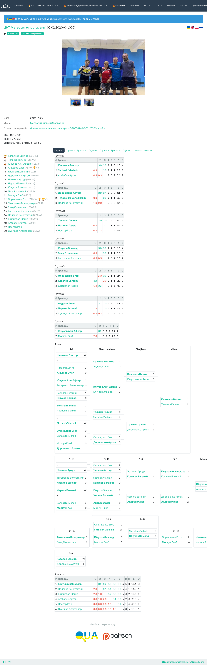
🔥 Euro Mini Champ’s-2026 (126, 5)
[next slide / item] (143, 67)
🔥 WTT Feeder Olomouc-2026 (43, 5)
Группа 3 (81, 150)
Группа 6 (115, 150)
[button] (104, 91)
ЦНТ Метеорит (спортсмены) (25, 27)
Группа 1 (58, 150)
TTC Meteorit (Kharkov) (32, 33)
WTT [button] (146, 5)
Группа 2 (70, 150)
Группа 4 (92, 150)
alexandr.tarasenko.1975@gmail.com (184, 661)
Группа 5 (104, 150)
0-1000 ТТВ (13, 33)
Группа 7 (127, 150)
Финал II (148, 150)
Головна (18, 5)
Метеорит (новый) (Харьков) (47, 122)
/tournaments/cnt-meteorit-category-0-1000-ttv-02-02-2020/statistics (67, 128)
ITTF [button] (158, 5)
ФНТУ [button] (183, 5)
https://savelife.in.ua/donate (65, 18)
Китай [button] (170, 5)
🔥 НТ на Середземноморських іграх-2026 (85, 5)
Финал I (138, 150)
